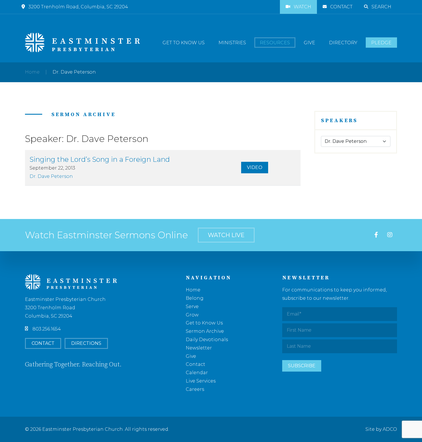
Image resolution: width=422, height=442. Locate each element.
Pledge (381, 42)
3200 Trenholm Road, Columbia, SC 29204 (78, 6)
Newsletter (199, 348)
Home (32, 72)
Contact (341, 6)
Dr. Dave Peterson (51, 176)
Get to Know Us (183, 42)
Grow (192, 315)
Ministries (232, 42)
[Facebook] (376, 235)
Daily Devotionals (207, 339)
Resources (275, 42)
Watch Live (226, 235)
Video (254, 167)
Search (381, 6)
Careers (195, 389)
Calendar (197, 372)
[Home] (82, 42)
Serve (192, 306)
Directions (86, 343)
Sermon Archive (205, 331)
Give (309, 42)
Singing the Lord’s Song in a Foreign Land (100, 159)
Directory (343, 42)
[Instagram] (390, 235)
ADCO (390, 429)
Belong (195, 298)
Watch (302, 6)
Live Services (201, 381)
